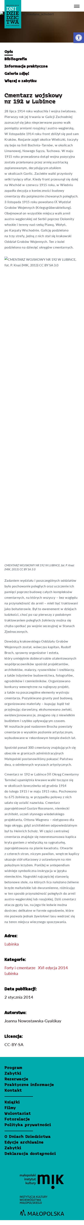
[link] (78, 37)
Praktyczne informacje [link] (29, 1085)
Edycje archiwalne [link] (24, 1142)
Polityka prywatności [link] (27, 1125)
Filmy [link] (10, 1108)
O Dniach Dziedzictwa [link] (27, 1137)
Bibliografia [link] (15, 59)
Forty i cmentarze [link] (19, 967)
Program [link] (13, 1068)
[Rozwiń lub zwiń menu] (77, 6)
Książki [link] (12, 1102)
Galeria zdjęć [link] (16, 74)
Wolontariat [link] (17, 1114)
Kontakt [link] (13, 1091)
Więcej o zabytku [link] (20, 81)
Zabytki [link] (12, 1074)
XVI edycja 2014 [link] (53, 967)
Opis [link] (8, 52)
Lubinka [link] (11, 944)
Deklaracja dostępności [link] (30, 1154)
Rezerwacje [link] (16, 1079)
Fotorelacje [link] (17, 1119)
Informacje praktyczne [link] (26, 66)
